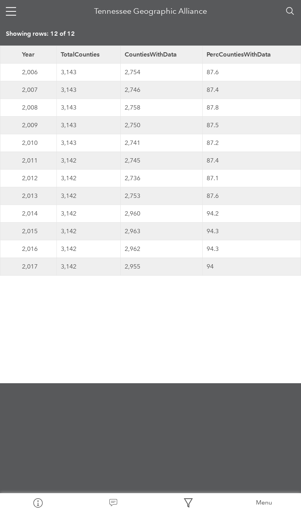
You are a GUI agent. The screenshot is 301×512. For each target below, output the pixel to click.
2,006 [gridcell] (30, 72)
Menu (264, 502)
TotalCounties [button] (80, 54)
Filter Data (188, 502)
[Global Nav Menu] (11, 11)
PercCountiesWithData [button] (239, 54)
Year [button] (28, 54)
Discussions (112, 502)
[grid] (150, 161)
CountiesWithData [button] (151, 54)
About (37, 502)
